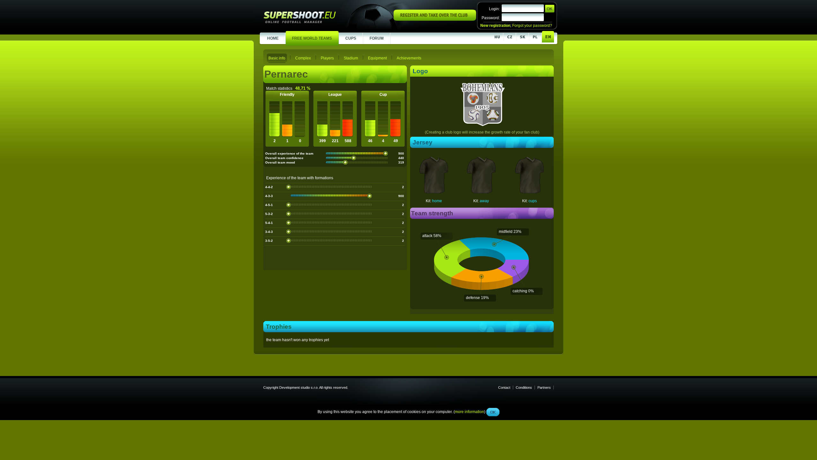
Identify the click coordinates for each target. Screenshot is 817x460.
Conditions (524, 387)
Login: (494, 9)
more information (469, 143)
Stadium (351, 58)
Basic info (276, 58)
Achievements (409, 58)
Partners (544, 387)
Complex (303, 58)
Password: (491, 18)
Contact (504, 387)
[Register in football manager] (435, 19)
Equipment (377, 58)
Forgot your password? (532, 25)
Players (327, 58)
